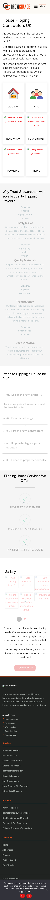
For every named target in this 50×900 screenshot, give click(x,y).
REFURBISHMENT (37, 138)
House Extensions (10, 776)
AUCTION (13, 106)
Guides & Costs (9, 860)
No (29, 896)
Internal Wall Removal (12, 791)
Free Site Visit (8, 865)
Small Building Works (12, 761)
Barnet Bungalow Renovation (16, 813)
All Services (7, 850)
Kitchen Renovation (11, 766)
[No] (46, 889)
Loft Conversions (10, 781)
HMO (36, 106)
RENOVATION (13, 138)
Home (5, 845)
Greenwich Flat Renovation (14, 823)
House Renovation (11, 750)
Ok (22, 896)
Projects (6, 855)
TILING (36, 170)
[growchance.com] (16, 8)
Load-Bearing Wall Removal (15, 786)
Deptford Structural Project (15, 818)
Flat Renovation (9, 756)
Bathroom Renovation (12, 771)
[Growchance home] (9, 687)
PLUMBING (13, 170)
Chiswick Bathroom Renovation (17, 828)
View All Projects (10, 808)
